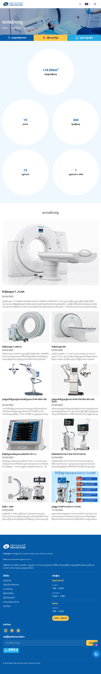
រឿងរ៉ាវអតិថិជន (8, 593)
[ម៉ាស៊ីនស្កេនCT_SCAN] (50, 253)
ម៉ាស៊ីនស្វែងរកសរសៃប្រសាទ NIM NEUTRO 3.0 (19, 454)
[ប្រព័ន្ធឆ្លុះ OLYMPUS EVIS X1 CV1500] (75, 487)
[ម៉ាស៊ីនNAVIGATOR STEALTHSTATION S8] (75, 434)
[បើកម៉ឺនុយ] (95, 4)
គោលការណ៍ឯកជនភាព (11, 602)
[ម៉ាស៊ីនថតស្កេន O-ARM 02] (25, 327)
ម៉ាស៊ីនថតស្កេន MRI (59, 347)
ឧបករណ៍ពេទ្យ (8, 589)
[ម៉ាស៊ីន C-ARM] (25, 487)
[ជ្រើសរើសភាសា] (87, 4)
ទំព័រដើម (5, 28)
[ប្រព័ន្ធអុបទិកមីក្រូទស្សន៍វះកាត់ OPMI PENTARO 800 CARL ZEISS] (75, 379)
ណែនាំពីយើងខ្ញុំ (16, 28)
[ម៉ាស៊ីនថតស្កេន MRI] (75, 327)
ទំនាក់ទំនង (7, 606)
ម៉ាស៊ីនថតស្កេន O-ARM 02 (12, 347)
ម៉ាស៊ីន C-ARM (7, 507)
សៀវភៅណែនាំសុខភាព (11, 585)
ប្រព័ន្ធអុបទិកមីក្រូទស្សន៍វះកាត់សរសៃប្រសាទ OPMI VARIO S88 (24, 399)
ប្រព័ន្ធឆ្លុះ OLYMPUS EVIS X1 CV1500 (66, 507)
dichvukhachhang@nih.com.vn (19, 559)
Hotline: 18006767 (60, 618)
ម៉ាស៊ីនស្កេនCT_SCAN (13, 291)
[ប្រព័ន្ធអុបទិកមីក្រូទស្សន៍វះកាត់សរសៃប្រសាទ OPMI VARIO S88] (25, 379)
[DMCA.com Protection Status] (11, 650)
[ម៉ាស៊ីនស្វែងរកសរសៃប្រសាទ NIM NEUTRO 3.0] (25, 434)
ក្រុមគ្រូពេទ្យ (7, 580)
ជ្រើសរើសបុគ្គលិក (9, 598)
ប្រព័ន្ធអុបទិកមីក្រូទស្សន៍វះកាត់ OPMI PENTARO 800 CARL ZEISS (73, 400)
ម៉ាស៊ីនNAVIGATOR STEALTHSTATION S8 (68, 454)
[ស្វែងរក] (80, 4)
